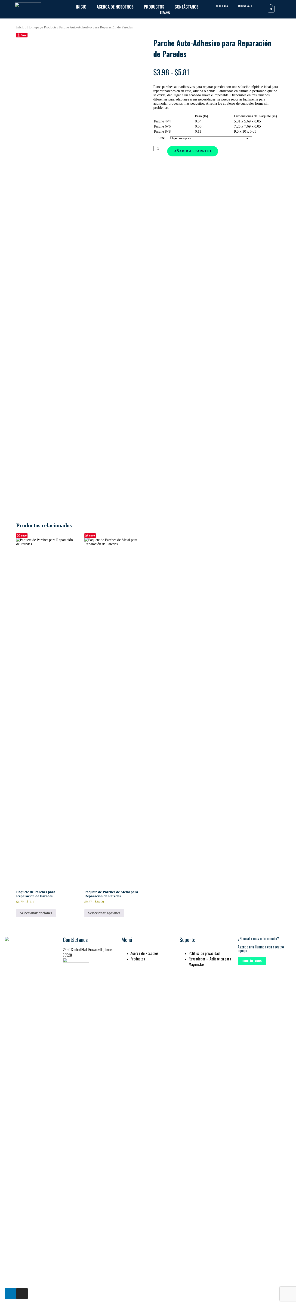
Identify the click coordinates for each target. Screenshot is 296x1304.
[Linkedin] (10, 1293)
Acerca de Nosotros (115, 7)
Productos (154, 7)
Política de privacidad (204, 953)
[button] (252, 961)
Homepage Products (41, 27)
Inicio (81, 7)
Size (161, 138)
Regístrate (245, 6)
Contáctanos (186, 7)
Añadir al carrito (192, 151)
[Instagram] (22, 1293)
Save (24, 35)
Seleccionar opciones (36, 913)
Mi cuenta (222, 6)
